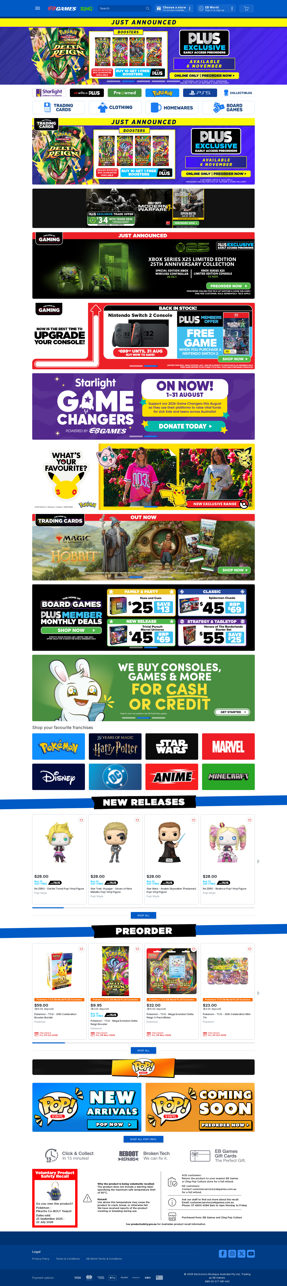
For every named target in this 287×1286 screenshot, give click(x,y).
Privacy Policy (40, 1258)
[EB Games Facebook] (223, 1254)
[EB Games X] (241, 1254)
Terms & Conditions (68, 1258)
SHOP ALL (143, 915)
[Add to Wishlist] (81, 820)
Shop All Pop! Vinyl (143, 1139)
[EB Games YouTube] (251, 1254)
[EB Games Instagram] (232, 1254)
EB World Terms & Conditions (104, 1258)
